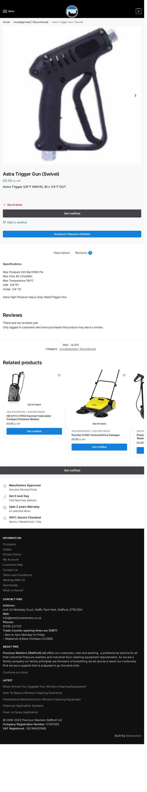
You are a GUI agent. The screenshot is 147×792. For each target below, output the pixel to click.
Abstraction (133, 735)
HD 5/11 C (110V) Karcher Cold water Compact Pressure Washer (29, 417)
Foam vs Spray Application (20, 712)
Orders (7, 549)
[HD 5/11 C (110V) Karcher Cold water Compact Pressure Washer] (16, 389)
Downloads (10, 585)
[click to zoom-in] (72, 95)
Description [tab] (62, 253)
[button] (138, 11)
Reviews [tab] (83, 253)
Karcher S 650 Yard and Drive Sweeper (96, 435)
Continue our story (15, 672)
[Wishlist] (59, 375)
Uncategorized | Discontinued (31, 22)
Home (6, 22)
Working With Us (14, 580)
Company (9, 544)
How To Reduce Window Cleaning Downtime (32, 693)
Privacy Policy (12, 554)
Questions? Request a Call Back (72, 234)
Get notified (34, 431)
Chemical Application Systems (23, 705)
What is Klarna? (13, 590)
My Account (11, 559)
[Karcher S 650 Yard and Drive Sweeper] (97, 398)
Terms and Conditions (17, 575)
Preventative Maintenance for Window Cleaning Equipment (42, 699)
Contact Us (10, 570)
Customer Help (13, 564)
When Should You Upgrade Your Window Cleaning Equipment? (44, 686)
